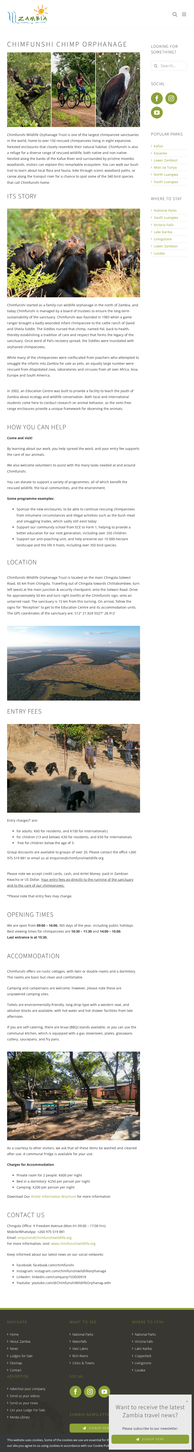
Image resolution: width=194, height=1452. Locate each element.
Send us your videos (25, 1396)
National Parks (165, 210)
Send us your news (24, 1403)
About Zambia (20, 1341)
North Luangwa (166, 174)
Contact (16, 1370)
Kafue (158, 146)
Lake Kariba (163, 232)
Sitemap (16, 1363)
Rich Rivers (80, 1356)
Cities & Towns (83, 1363)
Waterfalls (79, 1341)
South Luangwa (166, 182)
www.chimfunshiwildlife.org (73, 1243)
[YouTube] (157, 112)
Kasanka (160, 153)
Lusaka (159, 253)
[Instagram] (171, 98)
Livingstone (163, 239)
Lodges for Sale (21, 1356)
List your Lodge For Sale (27, 1410)
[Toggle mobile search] (174, 14)
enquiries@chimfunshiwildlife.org (45, 1237)
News (14, 1348)
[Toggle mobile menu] (184, 14)
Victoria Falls (164, 225)
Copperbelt (143, 1356)
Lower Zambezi (166, 160)
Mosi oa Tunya (165, 167)
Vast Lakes (80, 1348)
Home (14, 1334)
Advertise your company (27, 1388)
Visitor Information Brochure (53, 1196)
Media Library (20, 1417)
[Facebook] (157, 98)
